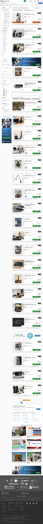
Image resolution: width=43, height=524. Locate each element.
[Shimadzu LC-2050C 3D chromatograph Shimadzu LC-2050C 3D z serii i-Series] (18, 33)
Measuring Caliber (25, 415)
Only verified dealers (7, 111)
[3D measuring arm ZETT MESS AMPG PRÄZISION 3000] (18, 193)
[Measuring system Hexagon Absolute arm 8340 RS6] (18, 360)
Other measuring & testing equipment (7, 16)
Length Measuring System (17, 419)
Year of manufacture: (5, 61)
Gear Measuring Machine (17, 413)
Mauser (4, 46)
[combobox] (6, 88)
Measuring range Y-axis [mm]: (6, 77)
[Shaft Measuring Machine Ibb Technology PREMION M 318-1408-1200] (18, 207)
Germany (6, 90)
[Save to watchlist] (40, 30)
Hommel (4, 45)
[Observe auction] (40, 14)
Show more (27, 422)
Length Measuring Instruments (17, 417)
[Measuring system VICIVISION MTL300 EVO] (18, 293)
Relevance (37, 7)
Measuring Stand (34, 413)
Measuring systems (7, 11)
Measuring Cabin (25, 413)
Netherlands (6, 92)
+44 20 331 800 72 (6, 492)
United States (5, 85)
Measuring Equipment (25, 419)
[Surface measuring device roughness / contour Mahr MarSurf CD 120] (18, 249)
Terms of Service (20, 522)
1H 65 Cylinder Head (12, 497)
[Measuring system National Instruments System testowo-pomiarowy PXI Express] (18, 86)
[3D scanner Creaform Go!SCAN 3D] (18, 389)
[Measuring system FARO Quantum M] (18, 135)
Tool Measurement (35, 419)
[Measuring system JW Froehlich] (18, 222)
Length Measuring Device (17, 415)
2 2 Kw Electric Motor (5, 497)
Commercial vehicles (6, 24)
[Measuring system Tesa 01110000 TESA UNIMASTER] (18, 106)
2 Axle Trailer (18, 497)
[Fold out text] (26, 26)
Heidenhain (5, 38)
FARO (4, 37)
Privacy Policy (15, 522)
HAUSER (4, 44)
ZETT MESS (5, 48)
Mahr (4, 36)
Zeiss (4, 47)
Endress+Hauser (6, 43)
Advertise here (6, 116)
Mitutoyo (5, 39)
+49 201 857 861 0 (26, 492)
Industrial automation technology (6, 27)
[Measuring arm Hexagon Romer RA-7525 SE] (18, 17)
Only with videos (6, 110)
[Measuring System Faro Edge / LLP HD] (18, 346)
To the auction (37, 22)
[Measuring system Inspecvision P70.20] (18, 71)
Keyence (5, 35)
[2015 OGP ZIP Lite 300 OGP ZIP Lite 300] (18, 164)
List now (37, 64)
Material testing (7, 12)
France (5, 94)
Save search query (27, 400)
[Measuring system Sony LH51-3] (18, 375)
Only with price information (5, 59)
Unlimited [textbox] (5, 88)
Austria (5, 93)
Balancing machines (7, 19)
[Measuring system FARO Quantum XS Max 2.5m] (18, 178)
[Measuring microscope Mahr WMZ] (18, 236)
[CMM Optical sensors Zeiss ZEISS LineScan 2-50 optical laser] (18, 48)
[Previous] (13, 17)
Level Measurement (16, 420)
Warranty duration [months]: (6, 64)
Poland (6, 91)
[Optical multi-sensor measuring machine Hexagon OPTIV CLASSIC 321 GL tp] (18, 149)
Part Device (33, 415)
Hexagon (5, 42)
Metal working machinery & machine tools (6, 22)
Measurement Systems (36, 98)
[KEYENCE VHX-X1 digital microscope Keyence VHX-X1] (18, 120)
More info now (37, 335)
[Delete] (22, 10)
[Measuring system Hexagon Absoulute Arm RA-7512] (18, 278)
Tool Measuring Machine (36, 420)
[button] (41, 1)
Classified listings (6, 104)
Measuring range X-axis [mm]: (6, 74)
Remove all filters (35, 10)
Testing (33, 417)
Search (41, 3)
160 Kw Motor (23, 497)
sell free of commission (6, 137)
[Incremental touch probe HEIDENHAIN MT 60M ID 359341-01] (18, 307)
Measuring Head (24, 420)
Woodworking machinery (6, 25)
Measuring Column (25, 417)
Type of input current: (5, 67)
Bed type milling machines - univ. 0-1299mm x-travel (33, 497)
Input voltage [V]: (4, 71)
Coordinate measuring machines (7, 14)
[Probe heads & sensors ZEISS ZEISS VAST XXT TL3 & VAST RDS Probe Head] (18, 264)
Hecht (4, 49)
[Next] (23, 17)
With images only (6, 109)
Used (4, 101)
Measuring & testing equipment (6, 9)
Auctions (5, 105)
